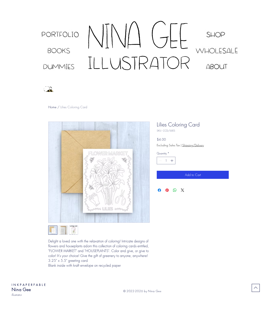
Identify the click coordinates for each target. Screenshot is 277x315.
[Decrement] (159, 160)
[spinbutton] (166, 160)
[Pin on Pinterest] (167, 190)
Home (52, 107)
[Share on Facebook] (159, 190)
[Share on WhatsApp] (174, 190)
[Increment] (172, 160)
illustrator (17, 295)
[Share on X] (182, 190)
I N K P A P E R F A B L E (29, 285)
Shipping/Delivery (193, 145)
